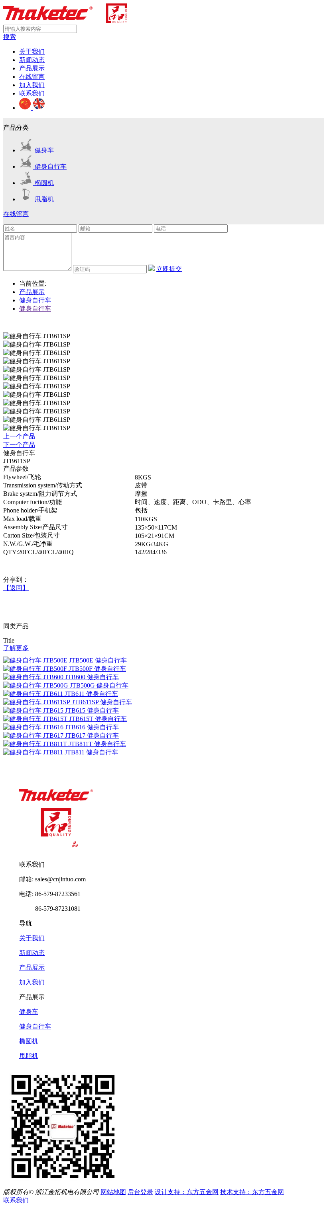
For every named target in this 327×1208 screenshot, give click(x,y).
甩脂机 (28, 1055)
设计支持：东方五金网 (187, 1192)
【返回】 (16, 588)
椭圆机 (28, 1041)
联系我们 (32, 93)
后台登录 (140, 1192)
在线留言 (32, 76)
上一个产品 (19, 436)
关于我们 (32, 51)
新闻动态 (32, 60)
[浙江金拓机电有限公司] (65, 21)
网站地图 (113, 1192)
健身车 (28, 1011)
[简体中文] (26, 107)
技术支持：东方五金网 (252, 1192)
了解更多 (16, 648)
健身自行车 (35, 300)
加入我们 (32, 85)
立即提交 (169, 268)
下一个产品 (19, 444)
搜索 (9, 36)
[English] (39, 107)
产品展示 (32, 68)
